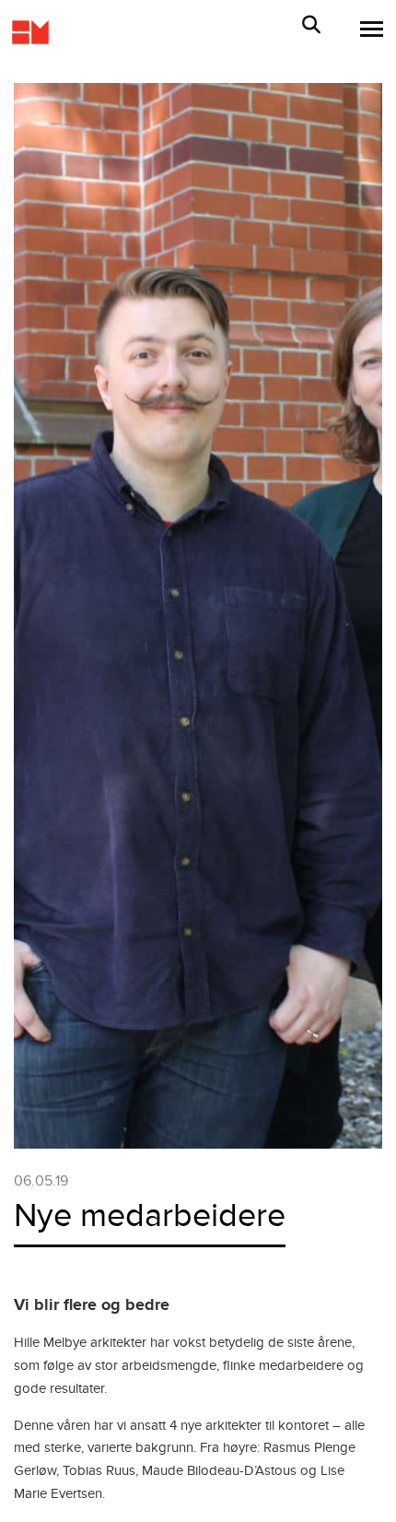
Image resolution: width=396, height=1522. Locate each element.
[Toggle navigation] (366, 29)
